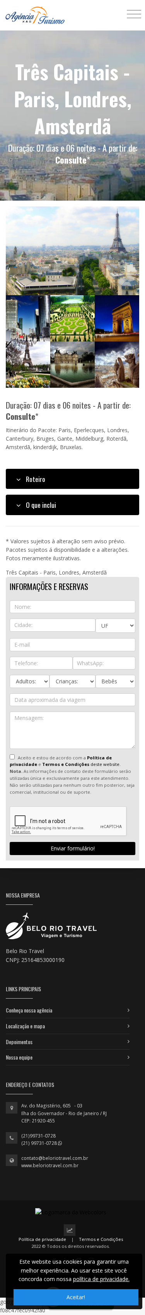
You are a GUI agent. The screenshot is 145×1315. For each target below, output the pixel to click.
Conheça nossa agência (29, 1010)
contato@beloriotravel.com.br (54, 1158)
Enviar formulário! (73, 848)
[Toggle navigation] (134, 13)
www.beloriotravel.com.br (49, 1165)
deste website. (81, 764)
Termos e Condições (101, 1239)
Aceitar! (76, 1297)
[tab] (72, 479)
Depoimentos (19, 1042)
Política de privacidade (42, 1239)
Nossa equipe (19, 1057)
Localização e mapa (25, 1026)
